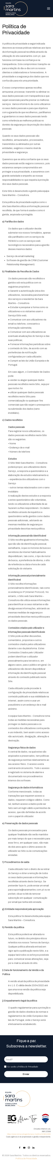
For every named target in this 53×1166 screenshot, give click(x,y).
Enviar (26, 1074)
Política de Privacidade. (26, 1158)
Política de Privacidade (28, 1066)
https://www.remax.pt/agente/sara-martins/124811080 (29, 1134)
